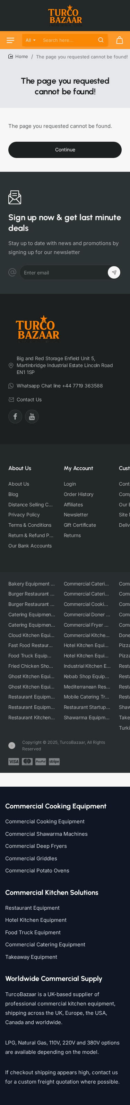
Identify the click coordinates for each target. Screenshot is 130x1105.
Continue (65, 149)
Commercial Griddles (31, 858)
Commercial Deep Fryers (36, 846)
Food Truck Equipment (33, 932)
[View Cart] (119, 40)
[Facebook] (15, 416)
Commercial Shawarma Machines (46, 834)
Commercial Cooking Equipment (45, 821)
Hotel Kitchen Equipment (36, 920)
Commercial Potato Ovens (37, 870)
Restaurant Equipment (32, 908)
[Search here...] (101, 40)
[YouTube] (32, 416)
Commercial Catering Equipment (45, 944)
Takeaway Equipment (31, 957)
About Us (19, 468)
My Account (78, 468)
